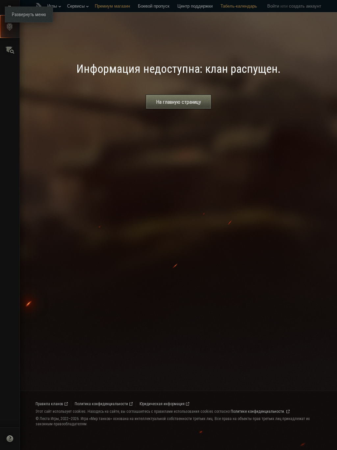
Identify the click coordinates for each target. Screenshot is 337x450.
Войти (273, 6)
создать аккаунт (305, 6)
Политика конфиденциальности (101, 404)
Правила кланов (49, 404)
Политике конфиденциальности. (258, 411)
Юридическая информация (162, 404)
